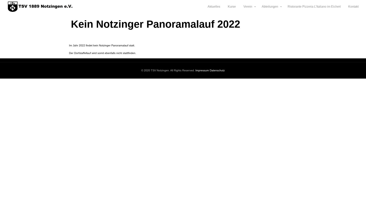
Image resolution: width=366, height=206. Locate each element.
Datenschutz (217, 70)
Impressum (202, 70)
